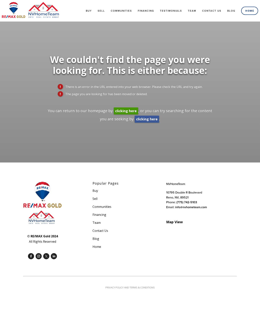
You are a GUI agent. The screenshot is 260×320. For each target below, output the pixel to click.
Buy (89, 11)
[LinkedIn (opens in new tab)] (54, 256)
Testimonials (171, 11)
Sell (101, 11)
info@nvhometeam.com (191, 207)
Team (192, 11)
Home (249, 10)
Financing (146, 11)
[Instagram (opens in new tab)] (39, 256)
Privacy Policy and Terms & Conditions (130, 287)
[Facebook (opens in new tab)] (31, 256)
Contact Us (211, 11)
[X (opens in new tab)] (46, 256)
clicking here (126, 111)
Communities (121, 11)
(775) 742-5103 (186, 202)
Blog (231, 11)
